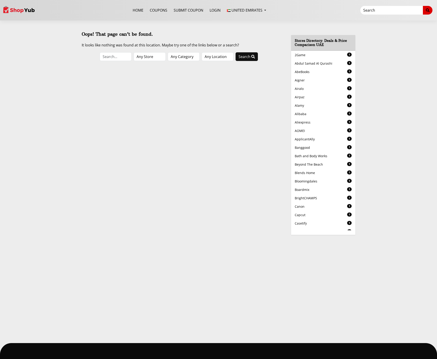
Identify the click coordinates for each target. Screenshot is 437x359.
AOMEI (322, 131)
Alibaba (322, 114)
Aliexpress (322, 122)
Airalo (322, 88)
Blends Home (322, 173)
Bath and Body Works (322, 156)
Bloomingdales (322, 181)
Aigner (322, 80)
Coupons (158, 10)
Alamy (322, 105)
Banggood (322, 147)
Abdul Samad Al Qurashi (322, 63)
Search (245, 56)
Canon (322, 206)
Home (138, 10)
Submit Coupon (188, 10)
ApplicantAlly (322, 139)
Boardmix (322, 189)
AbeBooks (322, 72)
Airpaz (322, 97)
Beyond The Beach (322, 164)
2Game (322, 55)
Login (215, 10)
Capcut (322, 215)
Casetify (322, 223)
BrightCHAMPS (322, 198)
